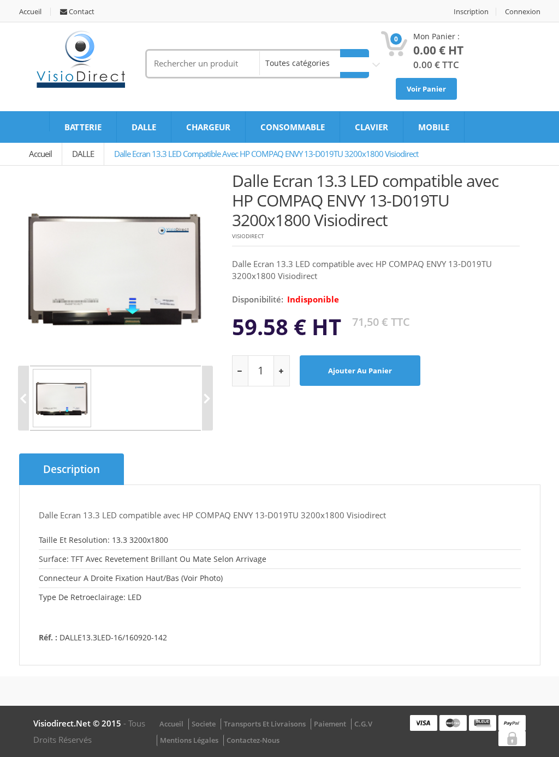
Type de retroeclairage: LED (90, 597)
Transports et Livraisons (265, 724)
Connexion (522, 12)
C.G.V (363, 724)
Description (71, 469)
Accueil (30, 12)
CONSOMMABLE (292, 127)
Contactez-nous (253, 740)
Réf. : (48, 637)
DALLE (144, 127)
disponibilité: (257, 299)
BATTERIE (83, 127)
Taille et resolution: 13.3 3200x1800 (103, 540)
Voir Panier (426, 89)
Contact (80, 12)
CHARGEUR (208, 127)
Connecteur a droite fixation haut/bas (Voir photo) (131, 578)
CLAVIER (371, 127)
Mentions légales (189, 740)
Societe (204, 724)
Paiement (330, 724)
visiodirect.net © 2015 (78, 723)
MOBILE (433, 127)
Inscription (471, 12)
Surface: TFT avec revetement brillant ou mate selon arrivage (152, 559)
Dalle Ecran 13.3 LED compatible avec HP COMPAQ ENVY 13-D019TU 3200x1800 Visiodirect (266, 153)
